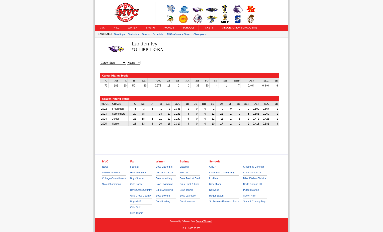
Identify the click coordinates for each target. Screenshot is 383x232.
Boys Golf (135, 201)
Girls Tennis (136, 213)
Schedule (158, 34)
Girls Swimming (164, 190)
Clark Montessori (252, 172)
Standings (119, 34)
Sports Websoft (204, 221)
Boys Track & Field (190, 178)
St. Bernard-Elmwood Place (224, 201)
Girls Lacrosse (187, 201)
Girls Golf (135, 207)
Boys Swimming (164, 184)
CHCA (212, 166)
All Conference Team (178, 34)
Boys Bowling (163, 195)
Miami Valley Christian (255, 178)
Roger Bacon (216, 195)
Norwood (214, 190)
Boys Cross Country (141, 190)
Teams (146, 34)
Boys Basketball (164, 166)
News (105, 166)
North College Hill (253, 184)
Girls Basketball (164, 172)
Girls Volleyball (138, 172)
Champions (199, 34)
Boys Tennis (186, 190)
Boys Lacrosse (188, 195)
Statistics (133, 34)
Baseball (184, 166)
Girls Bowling (163, 201)
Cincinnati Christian (254, 166)
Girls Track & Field (189, 184)
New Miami (215, 184)
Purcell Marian (251, 190)
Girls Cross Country (140, 195)
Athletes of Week (111, 172)
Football (134, 166)
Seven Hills (249, 195)
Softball (184, 172)
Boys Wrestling (164, 178)
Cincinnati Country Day (221, 172)
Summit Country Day (254, 201)
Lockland (214, 178)
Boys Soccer (137, 178)
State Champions (111, 184)
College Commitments (114, 178)
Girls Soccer (136, 184)
